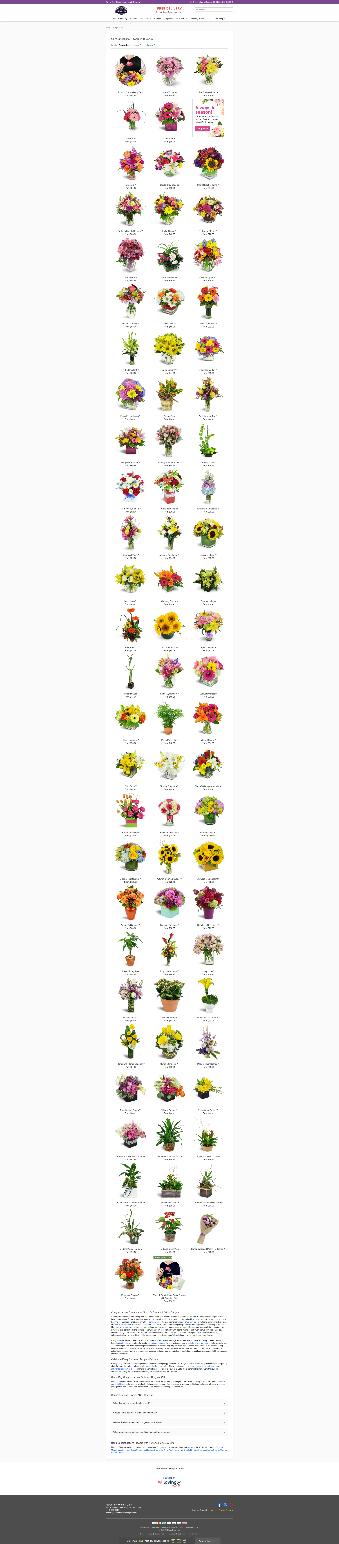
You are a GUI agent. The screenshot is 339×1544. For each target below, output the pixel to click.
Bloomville (158, 1449)
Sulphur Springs (220, 1449)
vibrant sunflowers (191, 1321)
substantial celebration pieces (124, 1368)
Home (108, 27)
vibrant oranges (159, 1343)
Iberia (209, 1449)
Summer (133, 18)
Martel (114, 1452)
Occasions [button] (144, 18)
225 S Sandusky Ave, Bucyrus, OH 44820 (123, 1507)
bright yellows (125, 1343)
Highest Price (138, 45)
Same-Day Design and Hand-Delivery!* (123, 2)
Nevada (149, 1449)
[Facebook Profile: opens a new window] (219, 1505)
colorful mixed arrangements (200, 1343)
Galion (114, 1449)
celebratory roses (154, 1321)
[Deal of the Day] (208, 118)
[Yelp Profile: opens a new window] (231, 1505)
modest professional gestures (205, 1366)
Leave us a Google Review (220, 1510)
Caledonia (131, 1449)
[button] (332, 1532)
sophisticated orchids (122, 1324)
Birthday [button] (157, 18)
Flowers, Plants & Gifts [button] (200, 18)
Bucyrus (219, 1447)
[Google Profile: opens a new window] (225, 1505)
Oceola (121, 1452)
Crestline (122, 1449)
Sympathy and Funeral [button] (176, 18)
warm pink (150, 1366)
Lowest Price (152, 45)
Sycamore (140, 1449)
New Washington (171, 1449)
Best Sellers (124, 45)
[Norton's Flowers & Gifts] (125, 10)
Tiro (181, 1449)
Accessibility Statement (177, 1534)
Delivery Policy (193, 1534)
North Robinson (199, 1449)
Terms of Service (146, 1534)
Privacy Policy (160, 1534)
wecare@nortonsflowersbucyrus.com (121, 1512)
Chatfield (188, 1449)
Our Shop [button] (219, 18)
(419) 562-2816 (112, 1510)
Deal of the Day (120, 18)
